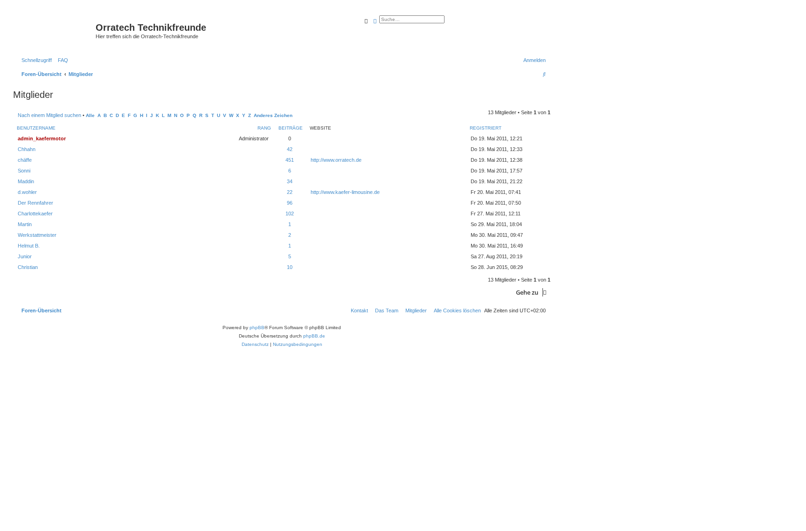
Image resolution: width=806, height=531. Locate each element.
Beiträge (290, 128)
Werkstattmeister (37, 235)
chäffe (25, 160)
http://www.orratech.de (336, 160)
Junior (25, 256)
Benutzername (36, 128)
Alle (90, 115)
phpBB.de (314, 335)
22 (289, 192)
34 (289, 181)
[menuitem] (61, 60)
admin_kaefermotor (42, 138)
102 (289, 213)
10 (289, 267)
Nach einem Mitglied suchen (49, 115)
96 (289, 203)
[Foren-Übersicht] (55, 30)
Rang (264, 128)
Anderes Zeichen (273, 115)
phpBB (257, 327)
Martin (25, 224)
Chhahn (26, 149)
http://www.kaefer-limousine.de (345, 192)
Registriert (485, 128)
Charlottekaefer (35, 213)
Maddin (26, 181)
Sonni (24, 170)
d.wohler (27, 192)
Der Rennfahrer (35, 203)
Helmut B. (29, 245)
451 (289, 160)
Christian (28, 267)
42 (289, 149)
